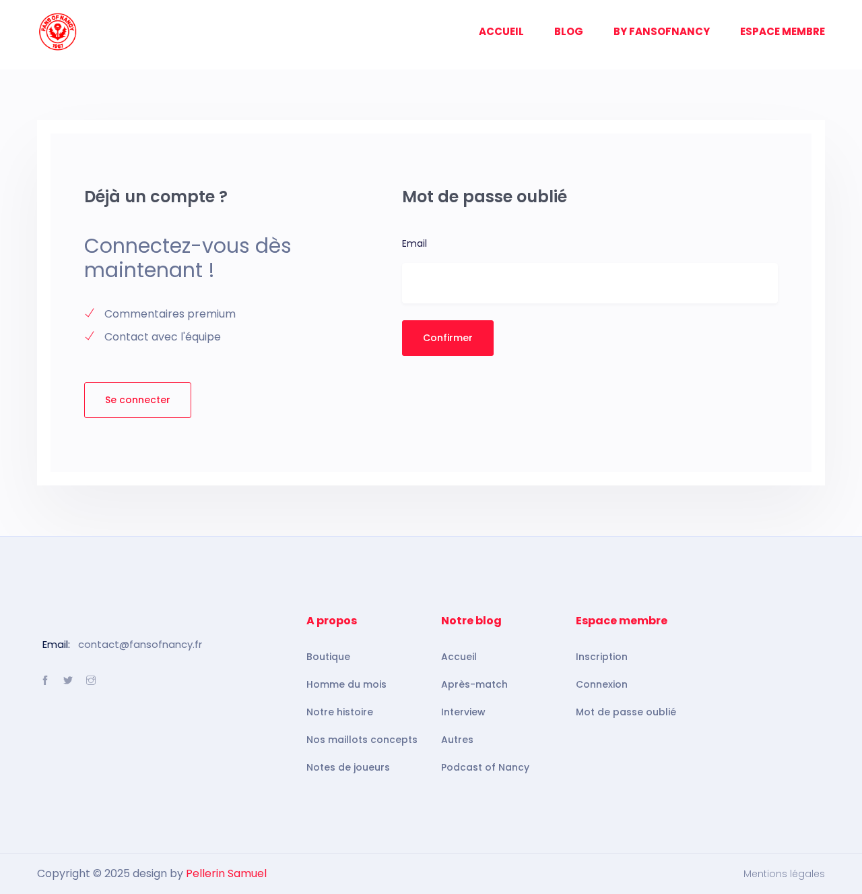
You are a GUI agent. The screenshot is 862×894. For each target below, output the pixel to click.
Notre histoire (339, 712)
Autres (457, 739)
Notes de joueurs (348, 767)
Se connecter (137, 400)
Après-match (474, 684)
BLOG (568, 31)
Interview (463, 712)
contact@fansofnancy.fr (140, 644)
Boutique (328, 656)
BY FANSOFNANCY (662, 31)
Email (414, 243)
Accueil (459, 656)
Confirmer (448, 338)
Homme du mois (346, 684)
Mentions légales (784, 874)
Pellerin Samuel (226, 873)
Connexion (602, 684)
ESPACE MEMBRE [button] (782, 31)
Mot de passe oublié (626, 712)
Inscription (602, 656)
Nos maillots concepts (362, 739)
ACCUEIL (501, 31)
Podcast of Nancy (485, 767)
